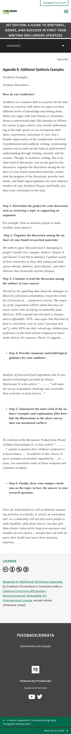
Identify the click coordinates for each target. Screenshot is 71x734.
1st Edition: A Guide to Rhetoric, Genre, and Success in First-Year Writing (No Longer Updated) (35, 30)
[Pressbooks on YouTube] (32, 698)
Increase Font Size (54, 2)
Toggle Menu (66, 11)
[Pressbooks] (35, 670)
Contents (13, 45)
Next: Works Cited (54, 730)
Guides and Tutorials (35, 687)
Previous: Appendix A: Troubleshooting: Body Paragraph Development (29, 722)
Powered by (35, 681)
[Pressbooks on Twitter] (39, 697)
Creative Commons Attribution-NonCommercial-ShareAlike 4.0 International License (25, 595)
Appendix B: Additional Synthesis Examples (33, 582)
